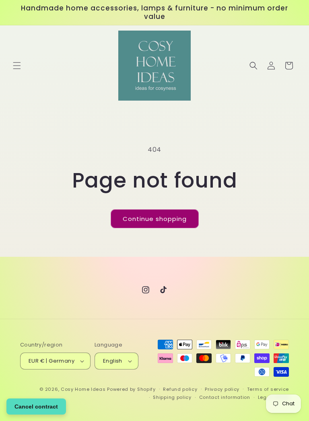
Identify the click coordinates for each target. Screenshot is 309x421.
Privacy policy (222, 389)
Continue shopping (155, 219)
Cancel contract (36, 406)
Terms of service (268, 389)
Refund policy (180, 389)
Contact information (224, 397)
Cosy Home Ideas (83, 389)
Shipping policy (172, 397)
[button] (17, 65)
